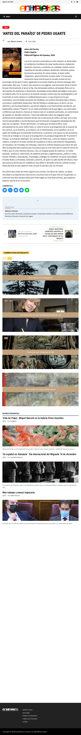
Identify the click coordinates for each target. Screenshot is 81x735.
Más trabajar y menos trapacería (18, 492)
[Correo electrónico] (77, 1)
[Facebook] (72, 1)
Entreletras (13, 421)
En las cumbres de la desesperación (40, 278)
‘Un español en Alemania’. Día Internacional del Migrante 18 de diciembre (39, 454)
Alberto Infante (16, 41)
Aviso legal (26, 713)
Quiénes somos (27, 710)
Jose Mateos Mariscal (16, 457)
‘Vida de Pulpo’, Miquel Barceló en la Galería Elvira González (33, 418)
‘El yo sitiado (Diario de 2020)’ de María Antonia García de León (40, 315)
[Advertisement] (40, 566)
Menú (8, 17)
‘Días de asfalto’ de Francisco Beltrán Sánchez (40, 389)
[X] (74, 1)
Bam (45, 732)
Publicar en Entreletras (30, 716)
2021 (10, 301)
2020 (5, 27)
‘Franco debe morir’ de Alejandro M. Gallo (40, 352)
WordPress (38, 732)
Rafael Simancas (15, 495)
